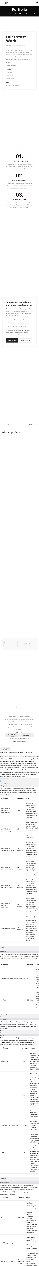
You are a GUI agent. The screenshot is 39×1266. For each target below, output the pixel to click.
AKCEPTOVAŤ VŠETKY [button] (12, 735)
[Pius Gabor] (29, 644)
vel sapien (13, 309)
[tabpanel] (19, 865)
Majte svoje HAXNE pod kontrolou (14, 695)
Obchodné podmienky (8, 671)
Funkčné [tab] (2, 947)
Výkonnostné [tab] (4, 1015)
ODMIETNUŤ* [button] (27, 735)
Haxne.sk (16, 703)
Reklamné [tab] (3, 1178)
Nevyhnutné (4, 783)
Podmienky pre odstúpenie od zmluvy (13, 675)
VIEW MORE (12, 340)
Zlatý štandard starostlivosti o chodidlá (16, 688)
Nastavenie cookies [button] (19, 741)
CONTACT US (25, 340)
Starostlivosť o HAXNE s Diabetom (14, 692)
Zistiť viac (19, 732)
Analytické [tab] (3, 1031)
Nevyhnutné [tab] (4, 779)
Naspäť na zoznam (19, 424)
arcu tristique (24, 330)
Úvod (4, 14)
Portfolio (10, 14)
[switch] (0, 949)
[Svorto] (11, 644)
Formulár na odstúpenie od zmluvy (12, 678)
